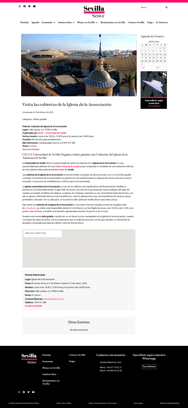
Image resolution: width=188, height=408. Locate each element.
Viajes (72, 361)
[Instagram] (20, 393)
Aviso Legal (138, 403)
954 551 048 (35, 302)
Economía (47, 361)
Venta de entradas (30, 149)
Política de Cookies (63, 403)
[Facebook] (25, 393)
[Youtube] (34, 393)
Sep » (158, 68)
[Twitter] (29, 393)
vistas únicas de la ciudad (67, 166)
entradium (30, 208)
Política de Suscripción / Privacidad (103, 403)
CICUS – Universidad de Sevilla (52, 133)
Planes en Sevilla (51, 368)
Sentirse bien (49, 374)
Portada (46, 355)
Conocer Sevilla (77, 355)
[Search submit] (166, 7)
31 (142, 64)
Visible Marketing (172, 403)
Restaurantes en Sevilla (51, 382)
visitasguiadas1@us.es (53, 299)
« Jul (143, 68)
